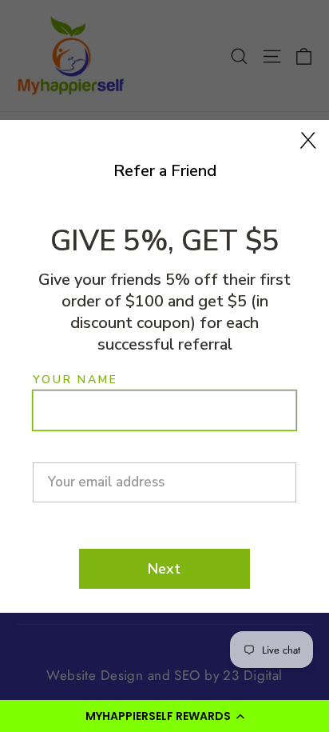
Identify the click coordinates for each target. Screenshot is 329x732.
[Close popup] (308, 140)
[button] (164, 716)
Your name (75, 380)
